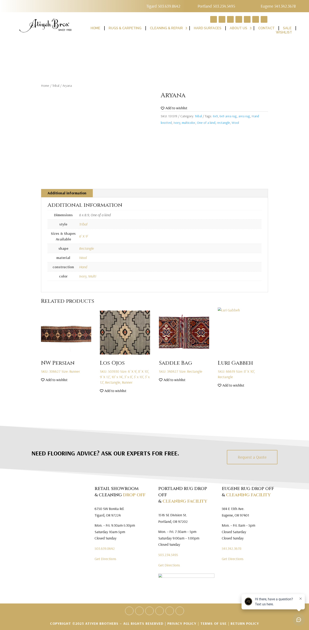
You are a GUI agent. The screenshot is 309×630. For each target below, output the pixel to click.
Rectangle (86, 248)
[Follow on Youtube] (169, 611)
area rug (244, 116)
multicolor (188, 122)
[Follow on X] (149, 611)
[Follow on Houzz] (129, 611)
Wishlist (284, 32)
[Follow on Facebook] (139, 611)
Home (45, 85)
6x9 (215, 116)
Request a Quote (252, 457)
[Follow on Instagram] (180, 611)
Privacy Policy (182, 623)
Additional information (67, 193)
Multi (92, 276)
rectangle (223, 122)
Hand (83, 266)
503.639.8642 (105, 548)
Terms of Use (213, 623)
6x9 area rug (228, 116)
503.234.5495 (168, 554)
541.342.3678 (231, 548)
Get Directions (105, 558)
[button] (174, 108)
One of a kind (206, 122)
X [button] (305, 4)
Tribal (55, 85)
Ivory (176, 122)
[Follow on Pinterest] (159, 611)
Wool (235, 122)
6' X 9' (83, 236)
